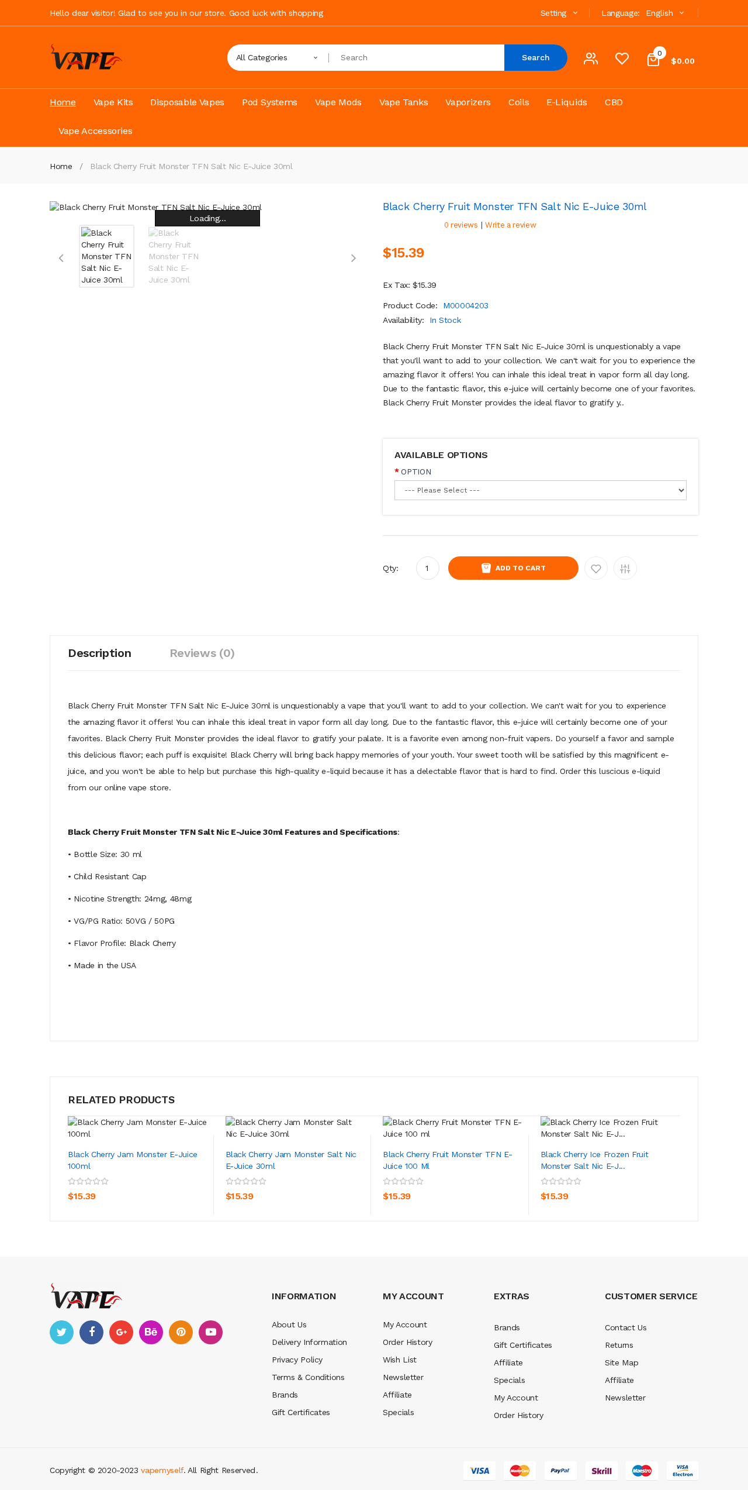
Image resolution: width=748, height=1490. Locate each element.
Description (99, 653)
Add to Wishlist (596, 568)
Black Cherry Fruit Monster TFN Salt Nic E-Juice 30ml (191, 166)
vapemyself (162, 1470)
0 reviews (461, 225)
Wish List (400, 1359)
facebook (91, 1332)
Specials (398, 1412)
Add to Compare (625, 568)
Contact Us (626, 1327)
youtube (211, 1332)
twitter (62, 1332)
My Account (405, 1324)
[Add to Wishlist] (172, 1179)
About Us (289, 1324)
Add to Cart (521, 568)
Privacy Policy (297, 1359)
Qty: (391, 568)
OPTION (416, 471)
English (661, 13)
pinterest (181, 1332)
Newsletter (403, 1377)
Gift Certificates (301, 1412)
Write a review (510, 225)
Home (61, 166)
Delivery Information (309, 1342)
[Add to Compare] (79, 1205)
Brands (285, 1394)
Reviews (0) (202, 653)
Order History (407, 1342)
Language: (620, 13)
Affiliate (397, 1394)
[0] (622, 61)
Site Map (621, 1362)
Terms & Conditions (308, 1377)
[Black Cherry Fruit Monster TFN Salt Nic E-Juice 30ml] (106, 255)
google (121, 1332)
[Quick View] (138, 1128)
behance (151, 1332)
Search (536, 57)
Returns (619, 1345)
